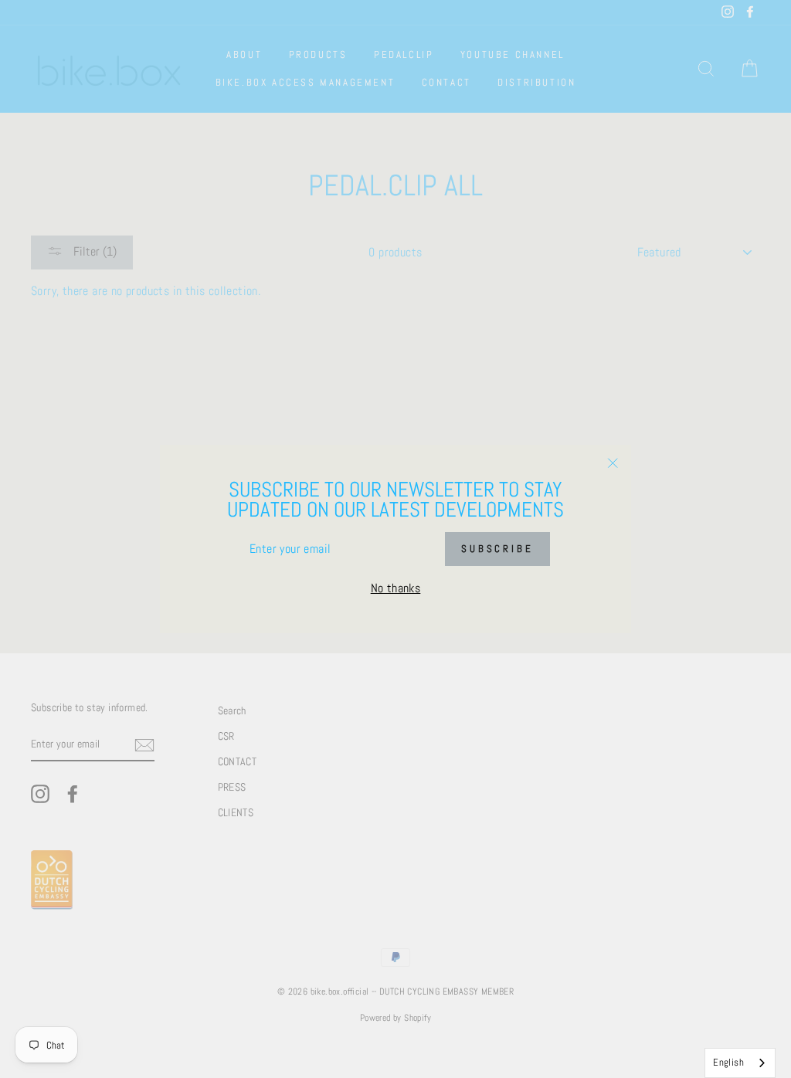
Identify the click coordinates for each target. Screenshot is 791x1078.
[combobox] (740, 1063)
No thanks (396, 588)
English (728, 1062)
